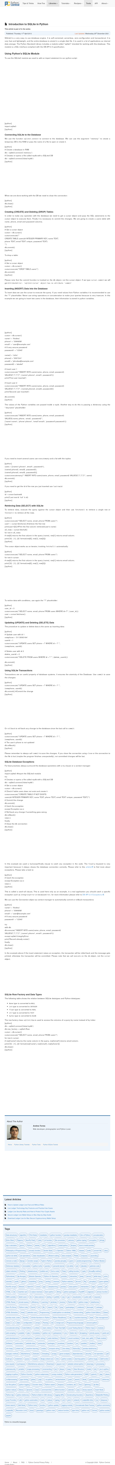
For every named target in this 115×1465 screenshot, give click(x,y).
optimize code (95, 1266)
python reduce (11, 1390)
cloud (32, 1410)
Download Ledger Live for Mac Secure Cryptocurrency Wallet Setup (32, 1218)
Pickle (76, 1256)
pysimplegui (70, 1307)
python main (50, 1410)
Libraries (52, 3)
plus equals (10, 1364)
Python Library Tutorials (22, 1144)
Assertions (89, 1395)
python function (55, 1235)
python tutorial (94, 1379)
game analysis (65, 1353)
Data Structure (79, 1369)
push (70, 1379)
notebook (80, 1307)
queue (27, 1359)
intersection (85, 1286)
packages (51, 1343)
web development (12, 1338)
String (59, 1292)
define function (59, 1390)
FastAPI (81, 1292)
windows (54, 1302)
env (65, 1333)
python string (40, 1338)
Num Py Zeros (11, 1307)
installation (43, 1235)
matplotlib (9, 1410)
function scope (33, 1261)
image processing (33, 1369)
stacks (37, 1245)
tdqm (18, 1323)
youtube (64, 1276)
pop (78, 1390)
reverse (62, 1302)
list (14, 1292)
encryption (93, 1240)
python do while (11, 1256)
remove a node (11, 1261)
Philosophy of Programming (16, 1250)
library (21, 1390)
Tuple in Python (46, 1261)
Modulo (21, 1286)
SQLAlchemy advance (36, 1364)
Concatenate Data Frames (84, 1405)
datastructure (32, 1271)
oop (63, 1297)
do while (70, 1266)
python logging (24, 1384)
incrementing (47, 1369)
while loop (97, 1276)
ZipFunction (104, 1359)
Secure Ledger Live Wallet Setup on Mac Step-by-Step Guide (29, 1215)
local (37, 1390)
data (39, 1240)
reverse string (78, 1312)
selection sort (32, 1312)
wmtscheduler (60, 1379)
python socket (105, 1410)
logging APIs (59, 1395)
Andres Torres (39, 1126)
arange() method (12, 1353)
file (56, 1307)
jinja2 (8, 1323)
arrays (37, 1323)
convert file (97, 1250)
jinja (61, 1307)
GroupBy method (95, 1271)
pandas (63, 1286)
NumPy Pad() (30, 1240)
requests (97, 1297)
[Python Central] (12, 3)
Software (9, 1343)
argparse (90, 1292)
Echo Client (10, 1240)
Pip (85, 1281)
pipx (28, 1333)
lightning (88, 1384)
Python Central (104, 1462)
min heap (9, 1348)
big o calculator (11, 1245)
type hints (75, 1410)
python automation (31, 1400)
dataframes (95, 1302)
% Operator (59, 1250)
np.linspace (21, 1364)
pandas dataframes (90, 1348)
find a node (55, 1271)
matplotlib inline (87, 1400)
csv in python (104, 1369)
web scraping (10, 1333)
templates (36, 1333)
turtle (89, 1250)
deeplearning (53, 1286)
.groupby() (92, 1281)
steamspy (90, 1364)
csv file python (11, 1384)
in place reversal (36, 1292)
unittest (36, 1328)
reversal (56, 1281)
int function (48, 1240)
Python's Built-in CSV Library (42, 1395)
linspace (61, 1384)
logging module (67, 1405)
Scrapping (83, 1333)
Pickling (22, 1271)
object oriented (11, 1271)
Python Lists (23, 1307)
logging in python (12, 1374)
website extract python (76, 1364)
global (33, 1379)
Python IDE (72, 1302)
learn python (49, 1292)
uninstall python (27, 1338)
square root (61, 1364)
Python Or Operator (51, 1276)
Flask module (101, 1338)
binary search (87, 1390)
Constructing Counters (75, 1395)
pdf (107, 1353)
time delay (66, 1348)
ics (97, 1400)
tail (52, 1323)
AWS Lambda (11, 1297)
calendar (71, 1390)
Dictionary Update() (13, 1266)
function (42, 1405)
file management (102, 1317)
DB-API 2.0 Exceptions (92, 894)
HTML (8, 1292)
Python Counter (26, 1374)
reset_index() (47, 1328)
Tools (88, 3)
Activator (36, 1353)
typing (57, 1400)
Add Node (21, 1405)
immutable (26, 1266)
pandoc (47, 1266)
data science (39, 1297)
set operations (25, 1256)
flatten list (73, 1333)
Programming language (75, 1323)
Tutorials (65, 3)
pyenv (71, 1261)
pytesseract (57, 1333)
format (94, 1410)
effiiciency (35, 1302)
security (88, 1353)
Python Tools (36, 1144)
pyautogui (39, 1410)
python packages (70, 1292)
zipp (101, 1374)
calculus (71, 1240)
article (88, 867)
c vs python (49, 1379)
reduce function (63, 1410)
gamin (22, 1245)
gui (69, 1297)
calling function (74, 1271)
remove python (91, 1323)
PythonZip (76, 1348)
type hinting (24, 1379)
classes (81, 1250)
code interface (53, 1338)
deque (62, 1369)
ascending (94, 1256)
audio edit (87, 1297)
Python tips (10, 1395)
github (23, 1281)
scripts (43, 1348)
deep (82, 1276)
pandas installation (70, 1235)
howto (89, 1369)
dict (95, 1369)
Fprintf (33, 1307)
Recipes (77, 3)
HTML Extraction (12, 1312)
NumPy (25, 1317)
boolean (70, 1343)
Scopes (73, 1245)
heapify (35, 1359)
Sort (43, 1245)
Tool (80, 1384)
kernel (88, 1276)
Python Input (90, 1328)
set (77, 1266)
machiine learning (80, 1317)
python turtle (37, 1266)
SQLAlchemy (25, 1353)
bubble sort (44, 1271)
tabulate (84, 1266)
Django (22, 1261)
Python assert (50, 1384)
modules (101, 1328)
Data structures (11, 1235)
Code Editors (26, 1328)
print (69, 1400)
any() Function (11, 1400)
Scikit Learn (23, 1297)
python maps (83, 1302)
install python (63, 1245)
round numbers (73, 1338)
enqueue (84, 1256)
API (96, 3)
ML (44, 1307)
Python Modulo (99, 1261)
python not (46, 1333)
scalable (21, 1333)
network (76, 1400)
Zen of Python (85, 1235)
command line (47, 1390)
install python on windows (61, 1312)
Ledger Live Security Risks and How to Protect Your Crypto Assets (31, 1211)
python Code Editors (93, 1312)
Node (84, 1379)
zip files (96, 1384)
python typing (81, 1240)
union (106, 1276)
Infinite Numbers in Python (40, 1317)
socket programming (84, 1261)
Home (10, 1144)
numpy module (57, 1374)
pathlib (56, 1297)
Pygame (20, 1240)
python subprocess (42, 1374)
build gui (9, 1359)
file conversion (60, 1240)
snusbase (61, 1343)
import (50, 1307)
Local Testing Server (75, 1328)
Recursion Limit (21, 1410)
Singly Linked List (47, 1359)
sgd (44, 1286)
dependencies (78, 1353)
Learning (44, 1302)
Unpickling (32, 1281)
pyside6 (84, 1343)
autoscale (41, 1343)
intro (57, 1359)
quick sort (105, 1333)
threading (45, 1353)
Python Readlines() (59, 1317)
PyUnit (63, 1338)
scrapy (54, 1353)
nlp (70, 1317)
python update (53, 1405)
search (77, 1379)
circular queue (24, 1302)
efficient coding (53, 1256)
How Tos (41, 3)
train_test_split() (88, 1338)
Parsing (45, 1323)
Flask (64, 1271)
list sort (78, 1281)
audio (17, 1281)
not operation (98, 1353)
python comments (103, 1405)
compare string (54, 1348)
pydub (100, 1286)
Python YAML (71, 1250)
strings (102, 1240)
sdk (20, 1400)
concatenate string (12, 1328)
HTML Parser (11, 1302)
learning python (80, 1359)
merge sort (60, 1323)
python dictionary (23, 1395)
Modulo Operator (35, 1276)
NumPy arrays (11, 1286)
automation (19, 1343)
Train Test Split (60, 1328)
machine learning (32, 1348)
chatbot (92, 1343)
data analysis (66, 1256)
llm (31, 1297)
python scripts (67, 1359)
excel (38, 1286)
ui (13, 1323)
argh (40, 1379)
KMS (86, 1374)
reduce (49, 1400)
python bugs (93, 1359)
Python (29, 1245)
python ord (85, 1410)
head (22, 1312)
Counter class (37, 1384)
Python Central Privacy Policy (38, 1462)
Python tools (32, 1405)
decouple (90, 1307)
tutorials (9, 1281)
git (106, 1286)
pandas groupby (60, 1261)
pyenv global (103, 1281)
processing (100, 1364)
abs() (106, 1250)
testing (49, 1297)
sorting (48, 1281)
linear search (10, 1405)
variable (21, 1369)
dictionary (105, 1379)
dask (91, 1317)
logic (93, 1286)
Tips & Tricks (28, 3)
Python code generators (73, 1374)
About (104, 3)
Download (50, 1364)
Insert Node (99, 1390)
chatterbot (18, 1359)
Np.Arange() (21, 1276)
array (41, 1281)
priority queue (95, 1333)
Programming (44, 1312)
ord (63, 1400)
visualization (77, 1297)
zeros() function (102, 1292)
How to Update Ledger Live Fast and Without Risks (26, 1205)
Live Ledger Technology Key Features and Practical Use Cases (30, 1208)
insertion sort (22, 1292)
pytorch (94, 1374)
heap (69, 1369)
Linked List (19, 1348)
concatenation (98, 1235)
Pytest (105, 1312)
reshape (99, 1307)
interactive (73, 1276)
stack (100, 1343)
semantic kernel (58, 1266)
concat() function (35, 1250)
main (42, 1400)
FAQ (22, 1462)
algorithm (23, 1235)
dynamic (29, 1390)
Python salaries (67, 1281)
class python (73, 1286)
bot (56, 1369)
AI (39, 1307)
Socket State (47, 1250)
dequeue (104, 1400)
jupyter (8, 1415)
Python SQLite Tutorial (50, 1144)
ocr (77, 1343)
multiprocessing (11, 1379)
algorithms (52, 1245)
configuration (28, 1323)
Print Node (33, 1235)
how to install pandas (86, 1245)
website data (30, 1343)
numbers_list (71, 1384)
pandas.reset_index (13, 1317)
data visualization (39, 1256)
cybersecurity (10, 1369)
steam (107, 1374)
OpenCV (30, 1286)
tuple (84, 1271)
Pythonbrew (10, 1276)
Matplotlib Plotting (102, 1395)
